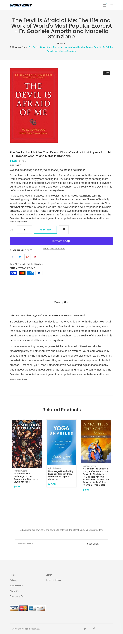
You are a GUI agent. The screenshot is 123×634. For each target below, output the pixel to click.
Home (60, 43)
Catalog (13, 580)
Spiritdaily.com (16, 585)
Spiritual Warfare (17, 47)
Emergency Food (17, 596)
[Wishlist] (63, 230)
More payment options (54, 248)
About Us (14, 591)
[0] (104, 5)
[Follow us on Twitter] (20, 257)
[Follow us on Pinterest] (35, 257)
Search (49, 574)
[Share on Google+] (27, 257)
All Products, (20, 264)
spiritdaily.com (20, 471)
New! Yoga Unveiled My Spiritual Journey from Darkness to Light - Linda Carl (60, 475)
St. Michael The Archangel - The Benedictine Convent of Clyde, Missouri (26, 477)
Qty (11, 229)
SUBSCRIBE (93, 543)
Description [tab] (61, 302)
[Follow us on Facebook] (13, 257)
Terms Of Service (53, 580)
